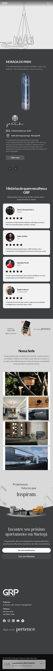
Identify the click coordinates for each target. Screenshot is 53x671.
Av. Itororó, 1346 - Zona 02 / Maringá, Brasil (17, 605)
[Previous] (10, 169)
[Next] (16, 169)
